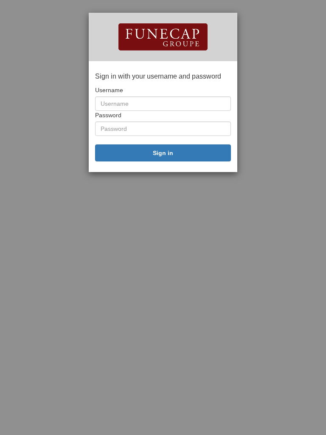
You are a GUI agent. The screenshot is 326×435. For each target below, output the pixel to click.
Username (109, 90)
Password (108, 115)
